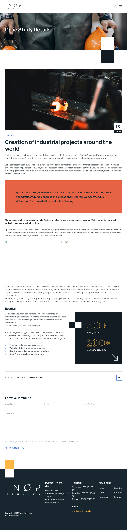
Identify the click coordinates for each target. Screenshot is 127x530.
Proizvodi (103, 497)
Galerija (118, 488)
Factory (10, 377)
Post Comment (12, 448)
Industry (10, 135)
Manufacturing (36, 377)
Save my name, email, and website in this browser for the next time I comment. (43, 441)
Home (102, 488)
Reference (119, 492)
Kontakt (118, 497)
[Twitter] (119, 377)
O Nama (102, 492)
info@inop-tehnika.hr (81, 511)
